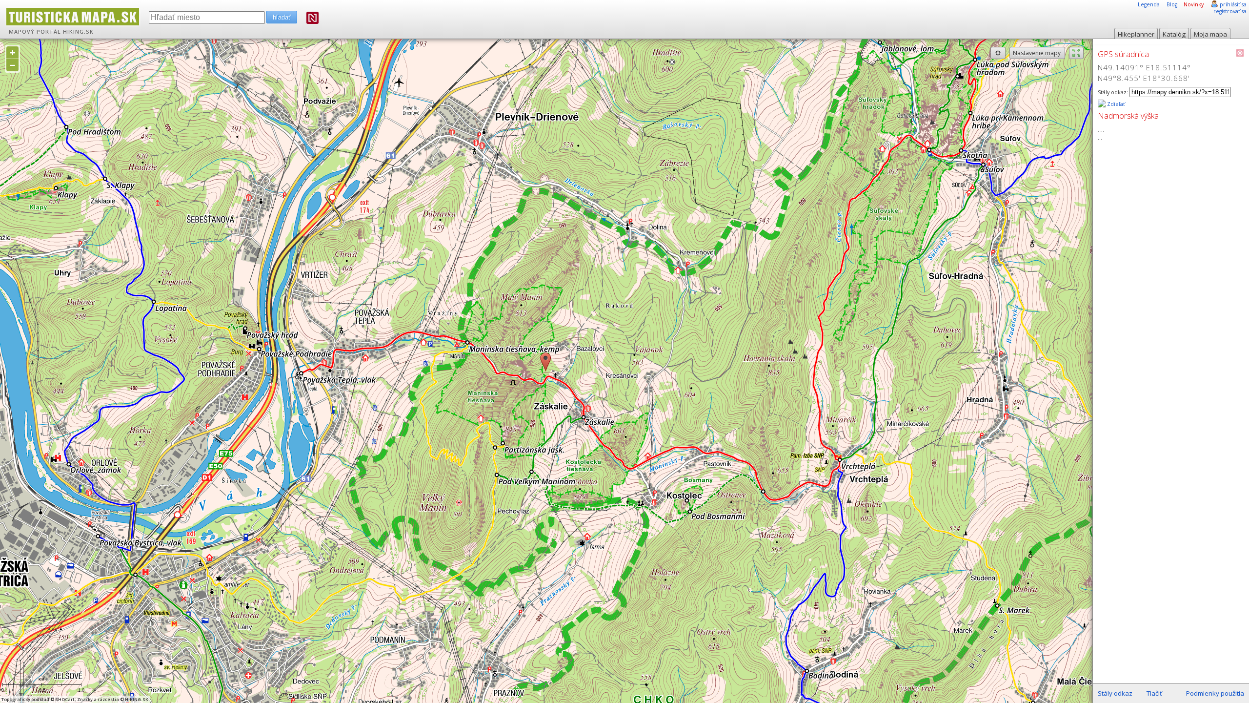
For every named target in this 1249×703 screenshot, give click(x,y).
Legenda (1149, 4)
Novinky (1194, 4)
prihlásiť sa (1233, 4)
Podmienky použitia (1215, 693)
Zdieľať (1115, 104)
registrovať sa (1230, 11)
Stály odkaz (1115, 693)
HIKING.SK (78, 31)
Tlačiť (1154, 693)
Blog (1172, 4)
